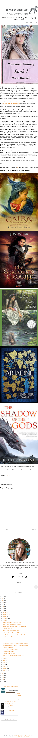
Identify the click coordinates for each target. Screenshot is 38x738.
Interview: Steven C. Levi (8, 637)
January (5, 670)
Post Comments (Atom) (12, 533)
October (5, 616)
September (5, 618)
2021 (3, 604)
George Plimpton (11, 711)
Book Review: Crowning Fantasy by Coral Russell (15, 626)
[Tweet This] (10, 476)
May (4, 662)
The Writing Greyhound (21, 735)
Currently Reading (9, 701)
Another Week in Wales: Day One (11, 630)
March (4, 666)
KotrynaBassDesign (22, 736)
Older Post (33, 529)
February (5, 668)
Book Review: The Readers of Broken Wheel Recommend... (17, 634)
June (4, 660)
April (4, 664)
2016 (3, 675)
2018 (3, 610)
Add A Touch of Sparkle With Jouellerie (12, 624)
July (4, 658)
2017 (3, 673)
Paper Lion (11, 710)
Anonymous (11, 706)
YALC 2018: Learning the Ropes (10, 649)
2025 (3, 596)
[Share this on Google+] (12, 476)
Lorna (8, 689)
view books (19, 695)
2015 (3, 677)
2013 (3, 681)
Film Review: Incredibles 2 (9, 651)
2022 (3, 602)
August (4, 620)
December (5, 612)
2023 (3, 600)
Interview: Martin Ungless (9, 653)
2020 (3, 606)
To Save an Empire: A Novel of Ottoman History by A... (15, 632)
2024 (3, 598)
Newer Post (5, 529)
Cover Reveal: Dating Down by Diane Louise (13, 655)
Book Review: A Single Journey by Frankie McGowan (15, 645)
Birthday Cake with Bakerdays (10, 639)
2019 (3, 608)
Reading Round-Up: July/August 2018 (12, 622)
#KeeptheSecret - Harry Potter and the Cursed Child (15, 643)
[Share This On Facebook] (6, 476)
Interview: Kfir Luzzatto (8, 647)
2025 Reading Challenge (11, 686)
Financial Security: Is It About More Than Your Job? (15, 641)
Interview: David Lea (7, 628)
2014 (3, 679)
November (5, 614)
